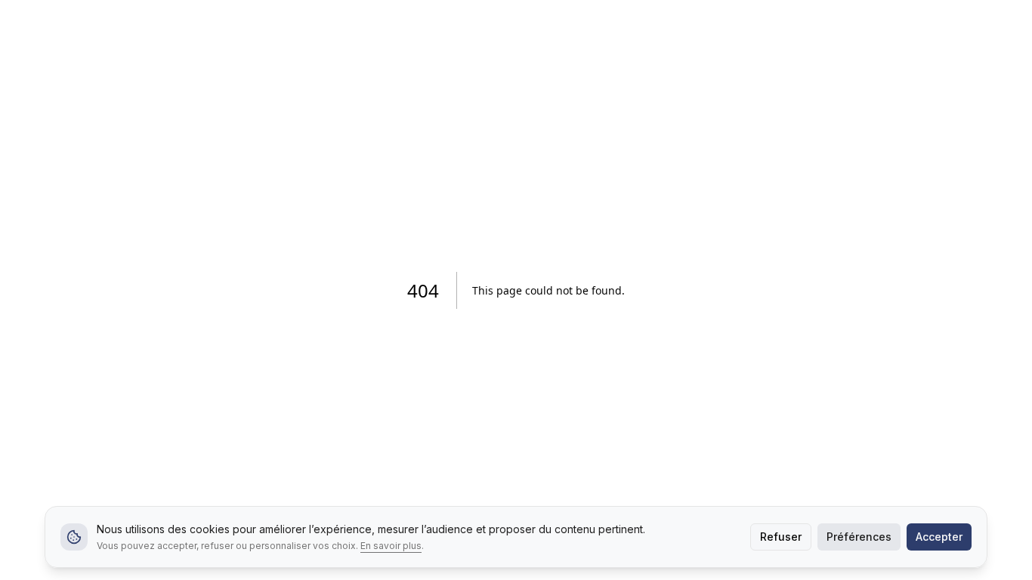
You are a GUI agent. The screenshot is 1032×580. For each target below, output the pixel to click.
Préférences (859, 536)
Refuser (781, 536)
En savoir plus (391, 545)
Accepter (939, 536)
